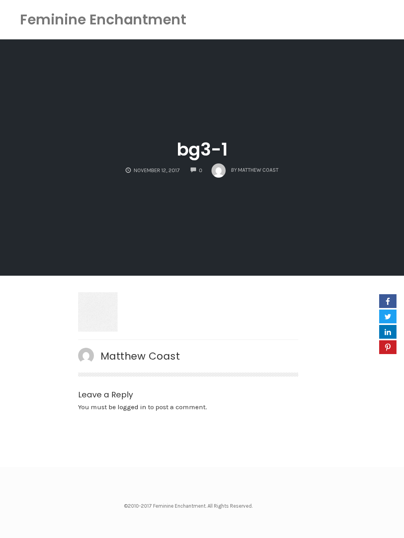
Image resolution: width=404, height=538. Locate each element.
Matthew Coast (140, 356)
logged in (132, 407)
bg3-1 (202, 149)
